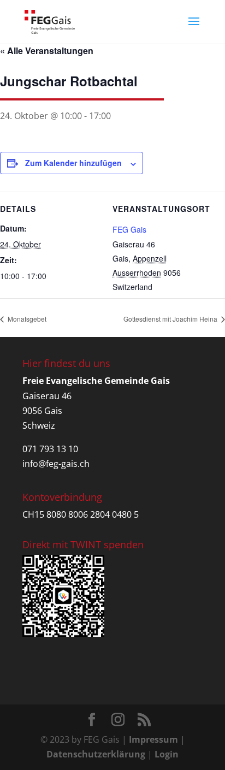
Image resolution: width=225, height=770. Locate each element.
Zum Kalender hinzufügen (73, 162)
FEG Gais (129, 229)
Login (167, 754)
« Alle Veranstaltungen (46, 50)
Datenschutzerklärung (95, 754)
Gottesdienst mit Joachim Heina (171, 318)
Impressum (153, 739)
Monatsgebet (26, 318)
